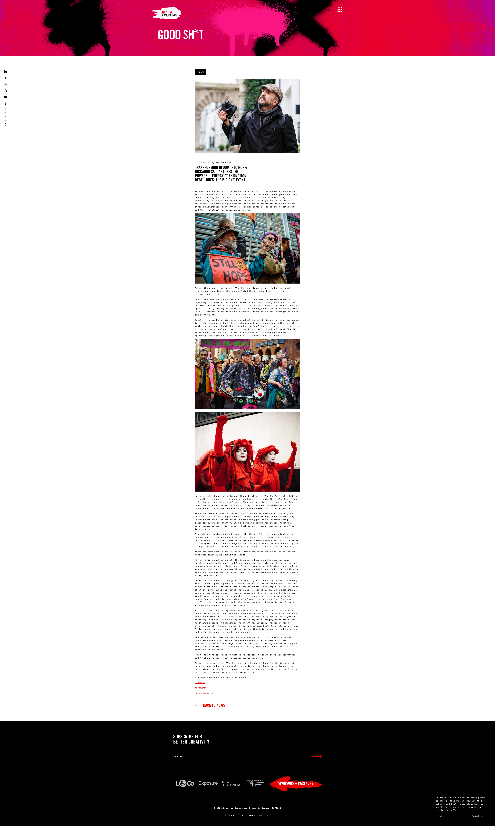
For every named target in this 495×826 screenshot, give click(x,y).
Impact (200, 72)
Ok (441, 816)
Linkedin (200, 682)
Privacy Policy (234, 815)
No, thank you (477, 816)
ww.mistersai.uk (204, 693)
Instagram (201, 687)
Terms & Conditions (258, 815)
